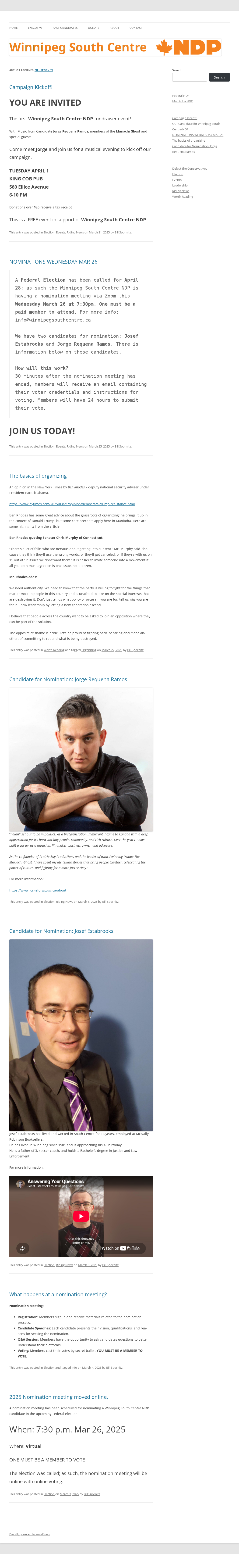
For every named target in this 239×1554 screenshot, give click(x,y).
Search (177, 70)
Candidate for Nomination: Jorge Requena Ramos (68, 679)
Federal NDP (181, 95)
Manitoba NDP (182, 101)
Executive (35, 28)
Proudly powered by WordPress (29, 1534)
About (114, 28)
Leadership (180, 185)
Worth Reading (54, 650)
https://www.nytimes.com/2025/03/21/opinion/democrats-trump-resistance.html (72, 504)
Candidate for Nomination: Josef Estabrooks (61, 930)
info (74, 1367)
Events (60, 232)
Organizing (88, 650)
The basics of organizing (38, 475)
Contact (136, 28)
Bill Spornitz (44, 70)
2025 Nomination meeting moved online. (58, 1396)
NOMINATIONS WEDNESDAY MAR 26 (53, 261)
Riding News (75, 232)
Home (13, 28)
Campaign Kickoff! (31, 86)
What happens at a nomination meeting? (58, 1294)
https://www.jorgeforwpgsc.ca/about (37, 890)
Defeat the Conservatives (189, 168)
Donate (93, 28)
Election (49, 232)
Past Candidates (65, 28)
